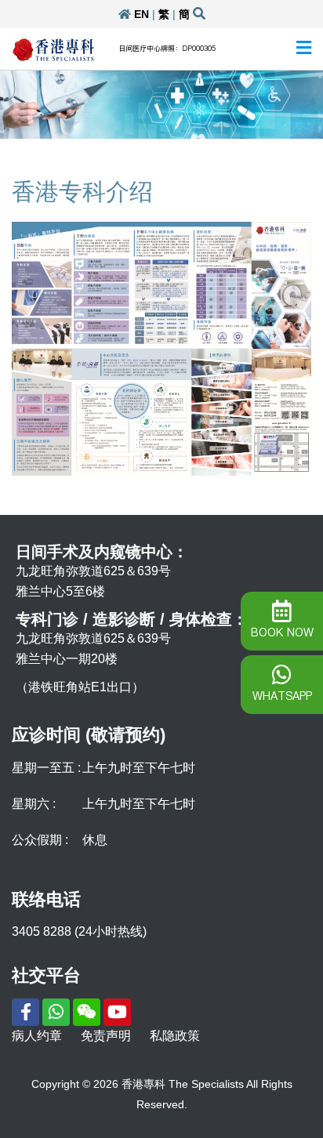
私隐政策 (175, 1035)
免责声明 (106, 1035)
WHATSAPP (282, 696)
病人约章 (37, 1035)
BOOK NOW (282, 632)
